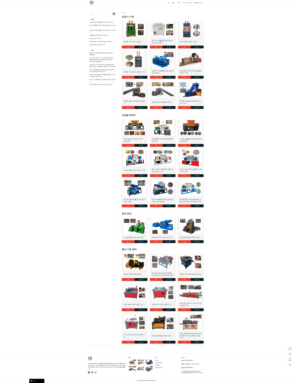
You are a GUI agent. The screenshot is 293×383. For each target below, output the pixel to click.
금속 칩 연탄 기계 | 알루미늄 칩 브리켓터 (100, 41)
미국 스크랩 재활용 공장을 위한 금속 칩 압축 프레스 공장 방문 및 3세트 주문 (102, 70)
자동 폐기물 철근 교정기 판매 (162, 336)
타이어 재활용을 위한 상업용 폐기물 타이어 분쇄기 (162, 200)
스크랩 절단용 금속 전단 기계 (133, 237)
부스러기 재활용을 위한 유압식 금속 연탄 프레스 (162, 41)
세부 (128, 47)
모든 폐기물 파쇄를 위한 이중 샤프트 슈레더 (101, 22)
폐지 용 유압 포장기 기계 (188, 42)
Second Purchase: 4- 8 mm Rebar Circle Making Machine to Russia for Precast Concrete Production (101, 59)
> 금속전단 (157, 365)
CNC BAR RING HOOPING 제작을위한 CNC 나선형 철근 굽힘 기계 (191, 336)
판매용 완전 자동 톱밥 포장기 (162, 102)
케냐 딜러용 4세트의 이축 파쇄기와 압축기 (101, 84)
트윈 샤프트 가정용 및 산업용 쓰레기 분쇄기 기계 (162, 170)
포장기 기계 (128, 16)
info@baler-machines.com (192, 364)
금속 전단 (127, 213)
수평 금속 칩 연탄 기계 (95, 38)
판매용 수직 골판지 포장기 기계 (134, 72)
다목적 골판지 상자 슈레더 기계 (134, 170)
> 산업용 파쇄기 (158, 362)
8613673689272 (189, 360)
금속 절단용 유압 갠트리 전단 (97, 45)
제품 (173, 3)
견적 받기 (141, 47)
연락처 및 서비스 (198, 3)
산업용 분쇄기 (129, 115)
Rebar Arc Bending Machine (190, 274)
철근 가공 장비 (129, 249)
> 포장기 (157, 360)
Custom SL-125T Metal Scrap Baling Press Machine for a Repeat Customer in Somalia (102, 65)
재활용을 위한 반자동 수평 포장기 (98, 35)
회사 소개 (189, 3)
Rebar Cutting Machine (132, 274)
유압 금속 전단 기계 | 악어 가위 (162, 237)
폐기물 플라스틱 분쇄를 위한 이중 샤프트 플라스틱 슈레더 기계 (190, 200)
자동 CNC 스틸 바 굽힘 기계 (161, 304)
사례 (179, 3)
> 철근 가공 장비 (159, 367)
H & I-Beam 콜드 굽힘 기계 (133, 304)
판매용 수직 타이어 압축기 (133, 42)
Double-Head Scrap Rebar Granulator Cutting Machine (162, 274)
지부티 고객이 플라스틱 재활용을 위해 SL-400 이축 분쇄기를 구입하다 (102, 75)
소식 (183, 3)
